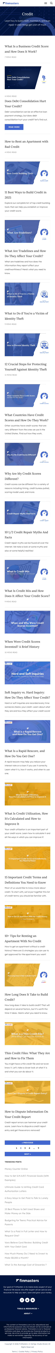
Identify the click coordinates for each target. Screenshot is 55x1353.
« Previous (27, 1142)
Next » (27, 1154)
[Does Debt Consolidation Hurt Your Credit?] (27, 88)
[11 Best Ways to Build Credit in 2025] (27, 183)
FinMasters (23, 1344)
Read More (14, 127)
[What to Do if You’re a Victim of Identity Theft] (27, 304)
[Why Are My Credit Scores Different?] (27, 465)
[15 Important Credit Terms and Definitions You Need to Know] (27, 868)
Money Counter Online (16, 1169)
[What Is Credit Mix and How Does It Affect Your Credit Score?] (27, 582)
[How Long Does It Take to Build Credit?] (27, 985)
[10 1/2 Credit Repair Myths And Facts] (27, 523)
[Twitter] (27, 1301)
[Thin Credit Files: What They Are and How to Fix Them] (27, 1044)
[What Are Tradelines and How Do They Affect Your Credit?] (27, 242)
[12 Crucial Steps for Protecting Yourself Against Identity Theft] (27, 355)
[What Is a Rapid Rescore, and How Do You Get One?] (27, 742)
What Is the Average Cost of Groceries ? (26, 1264)
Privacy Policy (36, 1351)
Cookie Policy (24, 1351)
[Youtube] (32, 1301)
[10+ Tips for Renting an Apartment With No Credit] (27, 927)
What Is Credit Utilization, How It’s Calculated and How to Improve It (26, 819)
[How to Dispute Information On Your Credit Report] (27, 1103)
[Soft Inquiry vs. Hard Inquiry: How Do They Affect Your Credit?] (27, 683)
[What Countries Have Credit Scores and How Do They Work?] (27, 406)
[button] (51, 3)
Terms (14, 1351)
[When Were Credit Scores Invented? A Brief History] (27, 632)
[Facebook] (22, 1301)
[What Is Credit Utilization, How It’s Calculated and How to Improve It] (27, 804)
